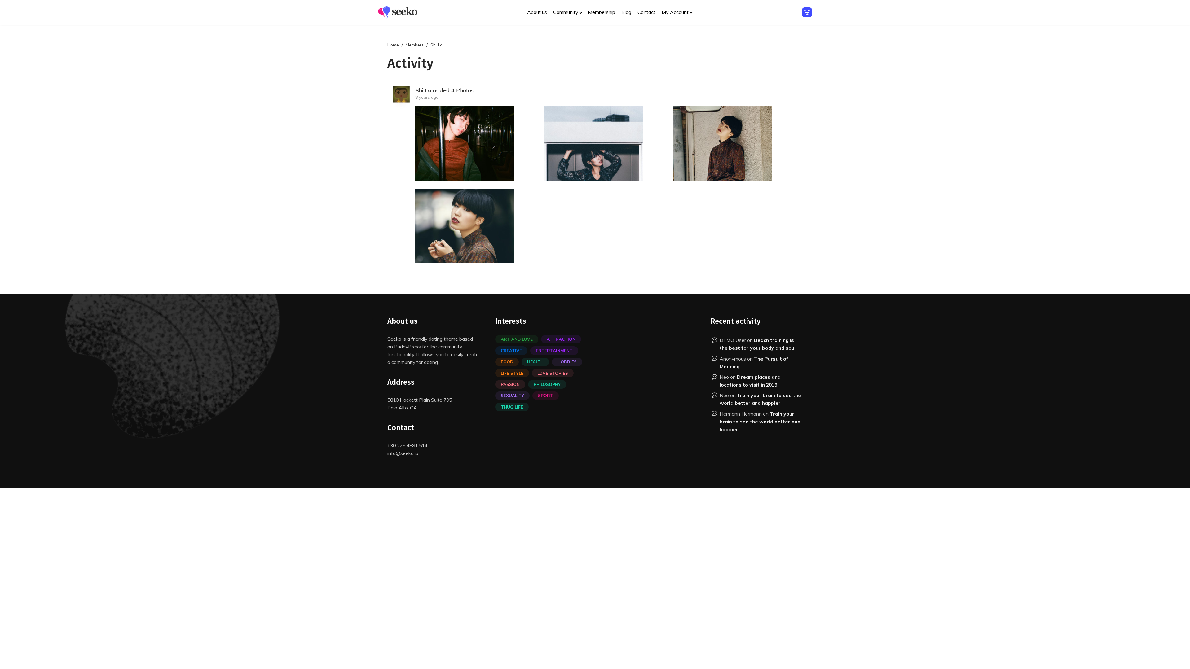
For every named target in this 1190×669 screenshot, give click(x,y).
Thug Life (512, 406)
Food (507, 361)
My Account (675, 12)
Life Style (512, 373)
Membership (601, 12)
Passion (510, 384)
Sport (545, 395)
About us (537, 12)
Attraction (561, 339)
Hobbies (567, 361)
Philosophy (547, 384)
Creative (511, 350)
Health (535, 361)
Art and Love (517, 339)
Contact (646, 12)
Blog (626, 12)
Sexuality (512, 395)
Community (565, 12)
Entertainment (554, 350)
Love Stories (552, 373)
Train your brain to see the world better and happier (760, 421)
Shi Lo (423, 90)
